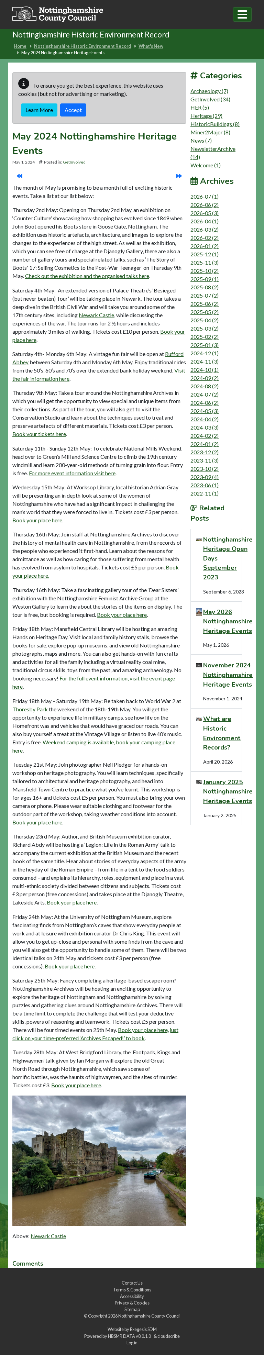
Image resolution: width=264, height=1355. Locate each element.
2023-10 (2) (204, 468)
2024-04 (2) (204, 419)
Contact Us (132, 1283)
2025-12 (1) (204, 254)
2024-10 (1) (204, 369)
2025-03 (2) (204, 328)
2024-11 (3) (204, 361)
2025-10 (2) (204, 270)
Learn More (39, 110)
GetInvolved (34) (210, 99)
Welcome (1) (205, 165)
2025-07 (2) (204, 295)
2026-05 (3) (204, 213)
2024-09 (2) (204, 378)
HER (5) (199, 107)
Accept (73, 110)
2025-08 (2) (204, 287)
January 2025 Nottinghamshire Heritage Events (228, 791)
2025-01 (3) (204, 345)
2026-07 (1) (204, 196)
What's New (151, 46)
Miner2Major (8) (210, 132)
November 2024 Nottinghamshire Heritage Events (228, 674)
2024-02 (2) (204, 435)
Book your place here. (70, 966)
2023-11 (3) (204, 460)
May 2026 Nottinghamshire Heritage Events (228, 621)
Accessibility (132, 1296)
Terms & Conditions (132, 1289)
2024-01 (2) (204, 444)
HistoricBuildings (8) (215, 124)
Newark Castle (96, 315)
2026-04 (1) (204, 221)
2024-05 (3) (204, 411)
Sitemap (132, 1309)
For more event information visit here (72, 473)
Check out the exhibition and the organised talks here (87, 276)
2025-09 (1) (204, 279)
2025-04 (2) (204, 320)
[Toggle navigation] (242, 14)
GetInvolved (74, 162)
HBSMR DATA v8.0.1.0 (130, 1336)
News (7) (201, 140)
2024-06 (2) (204, 402)
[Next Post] (179, 175)
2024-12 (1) (204, 353)
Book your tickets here (39, 434)
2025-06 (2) (204, 303)
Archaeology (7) (209, 91)
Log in (132, 1342)
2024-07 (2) (204, 394)
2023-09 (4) (204, 477)
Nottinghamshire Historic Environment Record (82, 46)
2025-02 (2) (204, 336)
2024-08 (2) (204, 386)
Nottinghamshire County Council (149, 1316)
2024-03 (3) (204, 427)
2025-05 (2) (204, 312)
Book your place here (37, 520)
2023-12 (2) (204, 452)
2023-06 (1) (204, 485)
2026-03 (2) (204, 229)
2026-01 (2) (204, 246)
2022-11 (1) (204, 493)
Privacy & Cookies (132, 1303)
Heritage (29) (206, 115)
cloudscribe (168, 1336)
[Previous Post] (19, 175)
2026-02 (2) (204, 237)
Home (20, 46)
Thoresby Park (30, 709)
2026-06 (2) (204, 204)
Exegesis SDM (143, 1329)
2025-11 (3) (204, 262)
